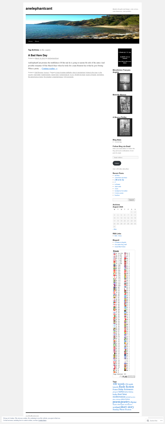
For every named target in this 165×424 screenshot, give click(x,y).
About (37, 41)
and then (117, 175)
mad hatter (37, 75)
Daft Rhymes (39, 72)
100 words (119, 384)
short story (127, 406)
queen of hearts (91, 75)
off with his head (80, 75)
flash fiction (126, 386)
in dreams (117, 184)
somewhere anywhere (121, 177)
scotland (116, 406)
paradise (133, 397)
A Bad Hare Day (37, 55)
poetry (125, 401)
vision (116, 189)
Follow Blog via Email (121, 146)
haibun (121, 391)
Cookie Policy (42, 420)
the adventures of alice (35, 77)
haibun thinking (128, 392)
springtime (100, 75)
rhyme (133, 402)
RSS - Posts (118, 236)
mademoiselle (45, 75)
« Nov (115, 229)
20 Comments (68, 77)
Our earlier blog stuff (121, 244)
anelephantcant (39, 8)
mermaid (128, 397)
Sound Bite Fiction (120, 247)
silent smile (118, 186)
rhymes (115, 404)
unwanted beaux (57, 77)
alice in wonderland (78, 72)
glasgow (115, 392)
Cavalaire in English (120, 242)
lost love (122, 394)
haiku (115, 394)
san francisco (128, 404)
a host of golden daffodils (63, 72)
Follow (117, 163)
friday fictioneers (125, 389)
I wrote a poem (119, 193)
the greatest (47, 77)
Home (30, 41)
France (115, 389)
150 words (129, 384)
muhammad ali (64, 75)
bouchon (117, 195)
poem (116, 401)
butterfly (115, 387)
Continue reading (49, 68)
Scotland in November (121, 191)
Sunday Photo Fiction (122, 409)
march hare (55, 75)
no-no (72, 75)
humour (46, 72)
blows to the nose (92, 72)
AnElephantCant (53, 58)
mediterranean (119, 396)
